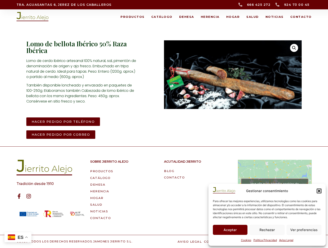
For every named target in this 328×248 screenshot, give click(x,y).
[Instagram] (28, 196)
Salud (252, 16)
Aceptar (230, 230)
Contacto (301, 16)
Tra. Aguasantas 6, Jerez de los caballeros (64, 5)
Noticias (275, 16)
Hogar (233, 16)
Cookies (246, 240)
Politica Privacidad (265, 240)
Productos (132, 16)
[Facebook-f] (19, 196)
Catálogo (161, 16)
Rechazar (267, 230)
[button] (319, 191)
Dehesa (186, 16)
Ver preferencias (304, 230)
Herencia (210, 16)
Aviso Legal (286, 240)
